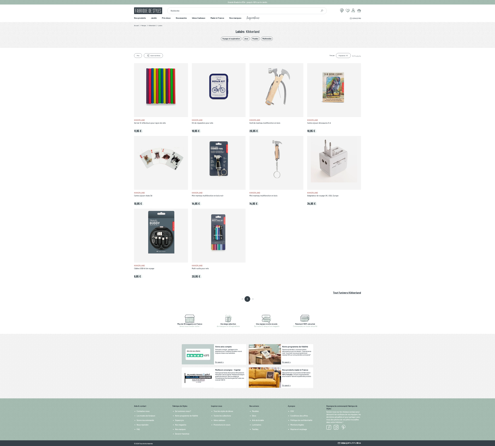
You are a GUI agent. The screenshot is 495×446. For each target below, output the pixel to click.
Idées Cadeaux (198, 18)
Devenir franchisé (182, 434)
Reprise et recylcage (298, 429)
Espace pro (179, 420)
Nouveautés (181, 18)
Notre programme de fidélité (186, 416)
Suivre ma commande (145, 420)
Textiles (255, 429)
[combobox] (243, 10)
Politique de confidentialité (301, 420)
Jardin (154, 18)
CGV (292, 411)
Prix (138, 55)
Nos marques (235, 18)
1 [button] (247, 299)
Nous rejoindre (142, 425)
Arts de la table (258, 420)
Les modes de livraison (146, 416)
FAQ (138, 429)
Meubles (255, 411)
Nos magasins (180, 425)
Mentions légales (297, 425)
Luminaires (256, 425)
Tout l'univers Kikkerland (347, 292)
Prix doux (166, 18)
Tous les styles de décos (223, 411)
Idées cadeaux (219, 420)
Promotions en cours (222, 425)
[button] (242, 299)
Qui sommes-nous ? (183, 411)
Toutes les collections (222, 416)
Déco (254, 416)
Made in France (217, 18)
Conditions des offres (299, 416)
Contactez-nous (143, 411)
